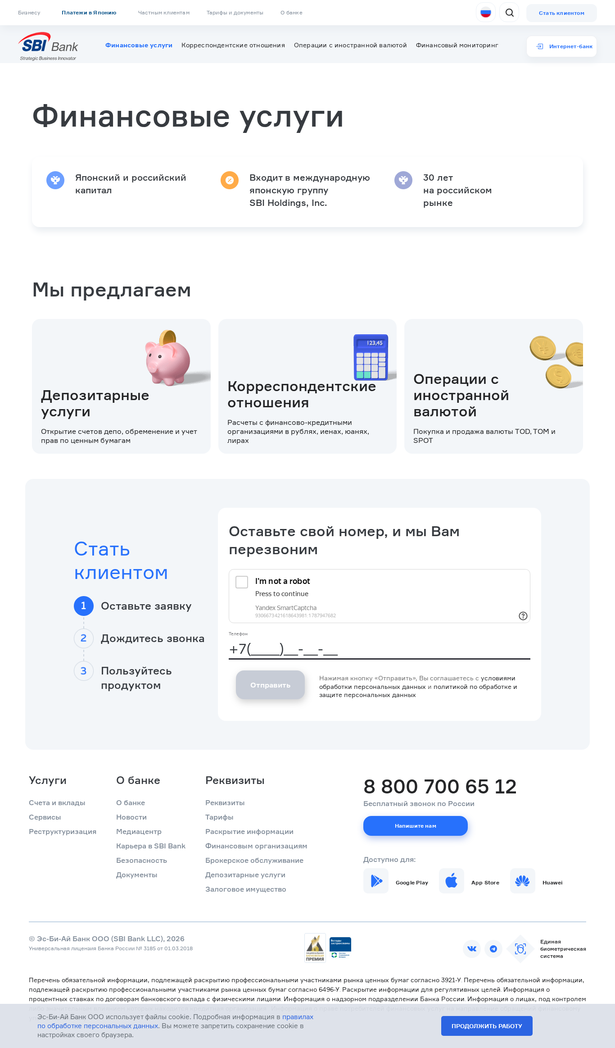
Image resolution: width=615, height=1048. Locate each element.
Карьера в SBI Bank (150, 845)
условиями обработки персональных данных (417, 682)
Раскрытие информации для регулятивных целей (421, 989)
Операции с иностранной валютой (350, 45)
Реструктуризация (62, 831)
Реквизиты (235, 780)
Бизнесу (29, 12)
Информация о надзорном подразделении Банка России (374, 998)
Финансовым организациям (256, 845)
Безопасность (141, 860)
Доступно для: (389, 859)
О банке (291, 12)
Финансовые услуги (138, 45)
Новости (131, 816)
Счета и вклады (57, 802)
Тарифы (219, 816)
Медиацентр (139, 831)
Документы (137, 874)
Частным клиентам (164, 12)
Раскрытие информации (249, 831)
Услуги (48, 780)
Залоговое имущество (245, 888)
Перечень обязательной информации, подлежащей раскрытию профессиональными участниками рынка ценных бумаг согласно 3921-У (245, 980)
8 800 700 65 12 (440, 786)
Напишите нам (415, 825)
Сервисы (45, 816)
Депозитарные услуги (245, 874)
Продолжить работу (487, 1026)
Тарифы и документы (235, 12)
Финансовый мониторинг (457, 45)
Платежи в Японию (89, 12)
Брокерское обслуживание (254, 860)
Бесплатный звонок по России (419, 803)
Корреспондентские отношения (233, 45)
